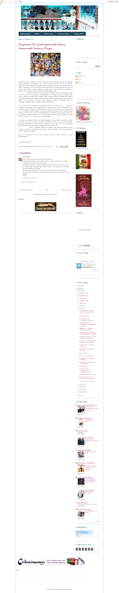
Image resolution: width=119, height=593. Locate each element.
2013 (79, 286)
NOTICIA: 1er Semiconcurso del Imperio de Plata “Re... (87, 341)
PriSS (79, 82)
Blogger (69, 589)
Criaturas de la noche (84, 509)
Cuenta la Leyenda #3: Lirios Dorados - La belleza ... (87, 337)
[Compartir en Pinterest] (68, 147)
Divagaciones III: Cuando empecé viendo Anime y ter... (86, 312)
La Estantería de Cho (84, 418)
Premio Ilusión (83, 366)
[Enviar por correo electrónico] (60, 147)
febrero (81, 392)
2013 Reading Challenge (87, 261)
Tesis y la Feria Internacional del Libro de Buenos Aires (91, 408)
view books (96, 270)
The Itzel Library (83, 431)
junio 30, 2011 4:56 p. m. (30, 178)
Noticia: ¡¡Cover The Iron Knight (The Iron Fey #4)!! (87, 377)
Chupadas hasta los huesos (87, 374)
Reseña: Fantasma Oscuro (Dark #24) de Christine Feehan (90, 480)
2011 (79, 291)
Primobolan (81, 432)
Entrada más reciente (26, 190)
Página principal (25, 34)
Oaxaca (81, 533)
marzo (81, 389)
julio (80, 306)
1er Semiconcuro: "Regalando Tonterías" (86, 319)
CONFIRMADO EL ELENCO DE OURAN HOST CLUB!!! (87, 333)
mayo (81, 384)
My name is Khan (84, 316)
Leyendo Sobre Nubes (85, 477)
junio (81, 308)
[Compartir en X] (64, 147)
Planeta (84, 532)
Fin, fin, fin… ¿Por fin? (85, 355)
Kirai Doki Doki (82, 503)
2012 (79, 288)
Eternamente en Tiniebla (85, 437)
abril (80, 387)
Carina (25, 157)
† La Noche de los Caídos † (86, 490)
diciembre (82, 293)
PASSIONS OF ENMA (84, 450)
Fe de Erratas (83, 353)
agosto (81, 303)
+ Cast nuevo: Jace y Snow (87, 381)
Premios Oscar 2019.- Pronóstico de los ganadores (91, 467)
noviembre (82, 295)
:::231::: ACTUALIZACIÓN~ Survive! (87, 504)
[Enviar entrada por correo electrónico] (57, 146)
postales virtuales (89, 99)
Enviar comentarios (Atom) (50, 194)
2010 (79, 395)
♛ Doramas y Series (63, 34)
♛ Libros (36, 34)
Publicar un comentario (27, 182)
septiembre (82, 300)
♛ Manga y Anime (78, 34)
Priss (83, 264)
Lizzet (79, 79)
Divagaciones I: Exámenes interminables (87, 362)
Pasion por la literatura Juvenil (87, 405)
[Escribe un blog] (62, 147)
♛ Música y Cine (48, 34)
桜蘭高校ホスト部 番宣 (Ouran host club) (85, 329)
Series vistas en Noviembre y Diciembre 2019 (91, 440)
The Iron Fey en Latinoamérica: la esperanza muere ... (85, 370)
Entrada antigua (66, 190)
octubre (81, 298)
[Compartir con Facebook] (66, 147)
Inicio (47, 190)
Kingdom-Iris (81, 76)
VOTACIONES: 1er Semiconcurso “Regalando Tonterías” (87, 324)
